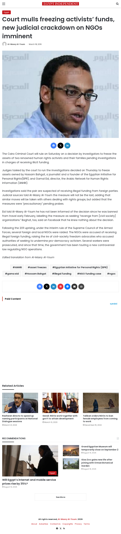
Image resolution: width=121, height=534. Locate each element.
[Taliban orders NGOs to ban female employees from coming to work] (101, 403)
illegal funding (62, 273)
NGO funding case (90, 273)
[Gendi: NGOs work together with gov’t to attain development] (60, 403)
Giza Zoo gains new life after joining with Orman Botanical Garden (97, 462)
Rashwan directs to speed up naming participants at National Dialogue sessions (20, 418)
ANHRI (18, 267)
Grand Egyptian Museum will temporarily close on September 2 (99, 448)
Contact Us (55, 524)
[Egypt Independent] (60, 3)
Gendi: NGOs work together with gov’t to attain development (59, 417)
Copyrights (67, 524)
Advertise (43, 524)
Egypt (6, 12)
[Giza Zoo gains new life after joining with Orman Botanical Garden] (71, 463)
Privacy (78, 524)
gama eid (13, 273)
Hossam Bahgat (36, 273)
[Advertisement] (60, 344)
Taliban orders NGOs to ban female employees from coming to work (100, 418)
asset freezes (38, 267)
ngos (112, 273)
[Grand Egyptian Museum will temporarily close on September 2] (71, 450)
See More (60, 497)
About (34, 524)
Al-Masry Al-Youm (16, 44)
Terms (87, 524)
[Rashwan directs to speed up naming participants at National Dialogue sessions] (20, 403)
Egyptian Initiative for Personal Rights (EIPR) (81, 267)
